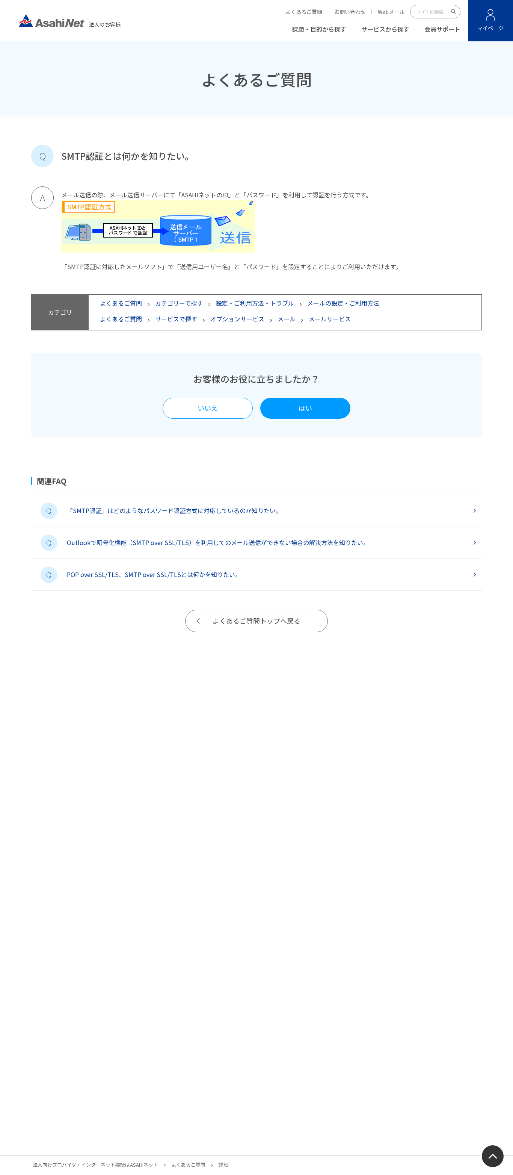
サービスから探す (385, 28)
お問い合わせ (350, 11)
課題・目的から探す (319, 28)
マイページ (490, 28)
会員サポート (442, 28)
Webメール (391, 11)
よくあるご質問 (303, 11)
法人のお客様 (105, 24)
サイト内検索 (453, 11)
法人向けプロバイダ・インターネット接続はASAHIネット (95, 1164)
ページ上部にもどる (492, 1156)
